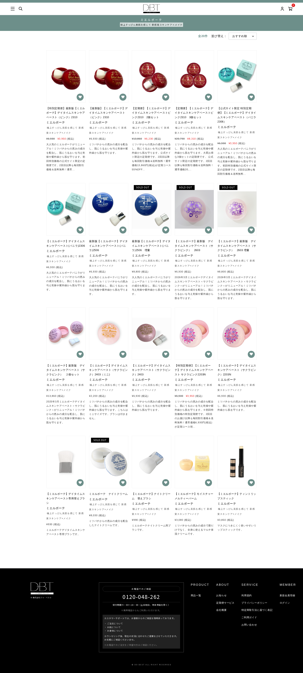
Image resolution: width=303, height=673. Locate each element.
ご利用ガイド (249, 617)
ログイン (285, 602)
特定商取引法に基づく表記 (257, 610)
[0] (290, 9)
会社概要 (221, 610)
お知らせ (221, 595)
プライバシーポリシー (254, 602)
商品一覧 (196, 595)
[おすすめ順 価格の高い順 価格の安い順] (243, 36)
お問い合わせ (249, 624)
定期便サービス (225, 602)
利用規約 (246, 595)
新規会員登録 (287, 595)
